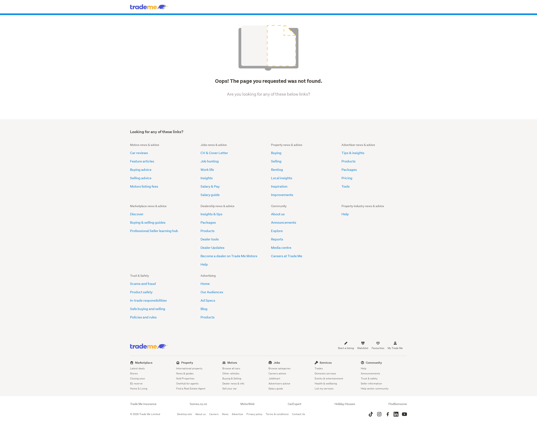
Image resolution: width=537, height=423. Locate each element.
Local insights (281, 178)
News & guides (185, 373)
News (225, 414)
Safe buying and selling (147, 308)
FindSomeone (397, 404)
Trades (319, 368)
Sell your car (229, 388)
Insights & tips (211, 214)
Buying (276, 153)
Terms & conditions (277, 414)
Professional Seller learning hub (154, 230)
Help (204, 264)
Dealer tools (210, 239)
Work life (207, 169)
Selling (276, 161)
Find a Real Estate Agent (190, 388)
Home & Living (138, 388)
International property (189, 368)
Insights (207, 178)
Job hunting (210, 161)
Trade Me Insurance (143, 404)
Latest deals (137, 368)
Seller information (371, 383)
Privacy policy (254, 414)
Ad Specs (208, 300)
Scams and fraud (143, 283)
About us (278, 214)
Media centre (281, 247)
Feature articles (142, 161)
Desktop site (184, 414)
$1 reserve (136, 383)
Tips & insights (352, 153)
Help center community (374, 388)
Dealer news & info (233, 383)
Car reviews (139, 153)
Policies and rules (143, 317)
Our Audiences (212, 292)
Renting (277, 169)
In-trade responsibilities (148, 300)
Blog (204, 308)
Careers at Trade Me (286, 256)
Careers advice (277, 373)
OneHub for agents (187, 383)
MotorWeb (247, 404)
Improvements (282, 194)
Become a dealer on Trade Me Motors (229, 256)
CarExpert (294, 404)
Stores (134, 373)
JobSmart (274, 378)
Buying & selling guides (148, 222)
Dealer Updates (212, 247)
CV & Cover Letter (214, 153)
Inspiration (279, 186)
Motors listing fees (144, 186)
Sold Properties (185, 378)
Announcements (283, 222)
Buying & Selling (231, 378)
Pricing (346, 178)
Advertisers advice (279, 383)
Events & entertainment (329, 378)
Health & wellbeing (326, 383)
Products (348, 161)
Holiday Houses (345, 404)
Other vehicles (230, 373)
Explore (277, 230)
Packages (349, 169)
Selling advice (140, 178)
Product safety (141, 292)
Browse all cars (231, 368)
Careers (214, 414)
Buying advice (140, 169)
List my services (324, 388)
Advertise (237, 414)
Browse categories (279, 368)
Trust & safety (369, 378)
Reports (277, 239)
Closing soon (137, 378)
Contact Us (298, 414)
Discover (136, 214)
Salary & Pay (210, 186)
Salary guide (210, 194)
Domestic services (325, 373)
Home (205, 283)
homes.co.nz (198, 404)
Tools (345, 186)
